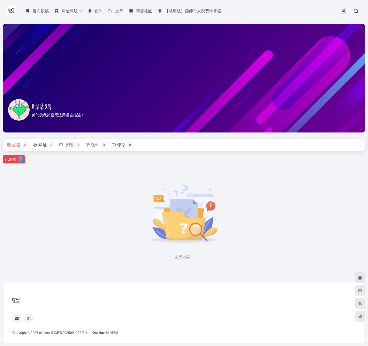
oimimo (44, 332)
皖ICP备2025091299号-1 (69, 332)
